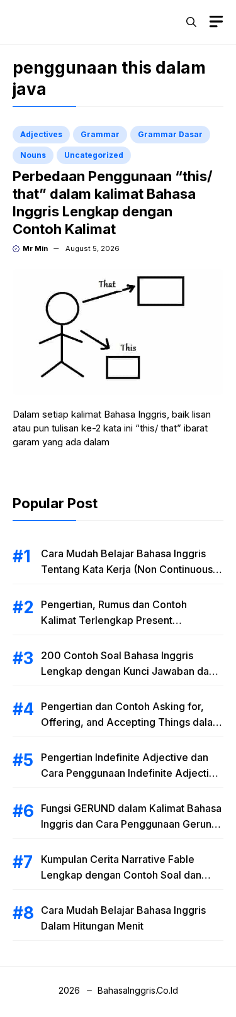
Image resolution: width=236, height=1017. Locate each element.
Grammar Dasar (170, 134)
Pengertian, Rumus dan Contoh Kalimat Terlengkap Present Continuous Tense (114, 620)
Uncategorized (93, 155)
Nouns (33, 155)
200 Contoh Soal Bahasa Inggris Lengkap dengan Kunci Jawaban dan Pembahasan (128, 671)
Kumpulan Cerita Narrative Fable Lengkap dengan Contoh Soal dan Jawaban (121, 875)
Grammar (100, 134)
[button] (191, 22)
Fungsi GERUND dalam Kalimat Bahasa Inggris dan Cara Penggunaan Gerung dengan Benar (131, 824)
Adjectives (41, 134)
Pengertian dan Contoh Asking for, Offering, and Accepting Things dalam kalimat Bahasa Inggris (131, 722)
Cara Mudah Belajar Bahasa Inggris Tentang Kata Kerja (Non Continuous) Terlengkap (128, 569)
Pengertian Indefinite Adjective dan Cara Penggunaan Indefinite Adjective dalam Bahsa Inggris (131, 773)
